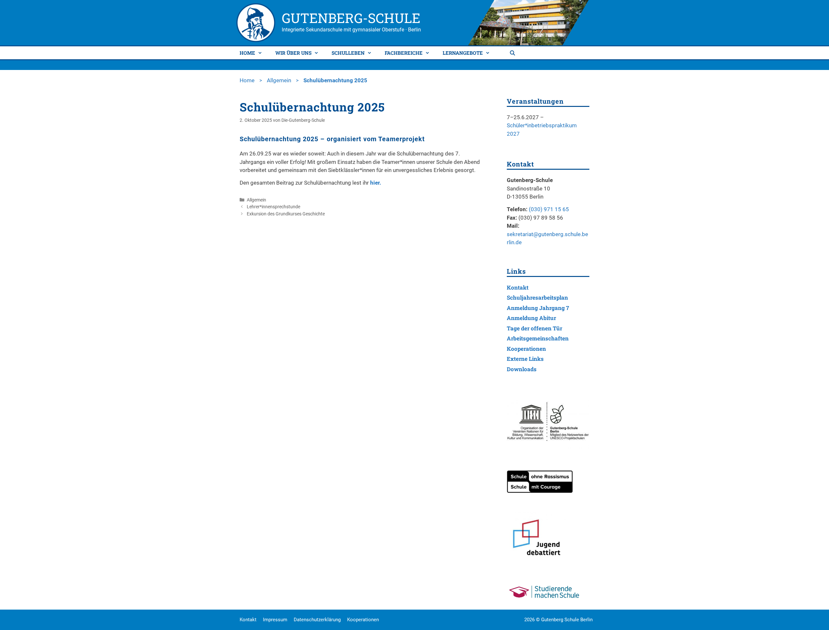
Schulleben (348, 53)
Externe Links (525, 358)
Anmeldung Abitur (531, 318)
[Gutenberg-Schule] (255, 22)
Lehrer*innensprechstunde (273, 207)
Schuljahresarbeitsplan (537, 297)
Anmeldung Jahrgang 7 (538, 308)
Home (247, 53)
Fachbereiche (404, 53)
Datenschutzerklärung (317, 620)
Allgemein (279, 80)
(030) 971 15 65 (549, 209)
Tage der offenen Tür (534, 328)
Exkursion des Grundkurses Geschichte (286, 214)
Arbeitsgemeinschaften (538, 338)
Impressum (275, 620)
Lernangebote (463, 53)
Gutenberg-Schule (351, 18)
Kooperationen (526, 348)
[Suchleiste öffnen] (513, 52)
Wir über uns (293, 53)
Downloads (522, 369)
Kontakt (517, 287)
